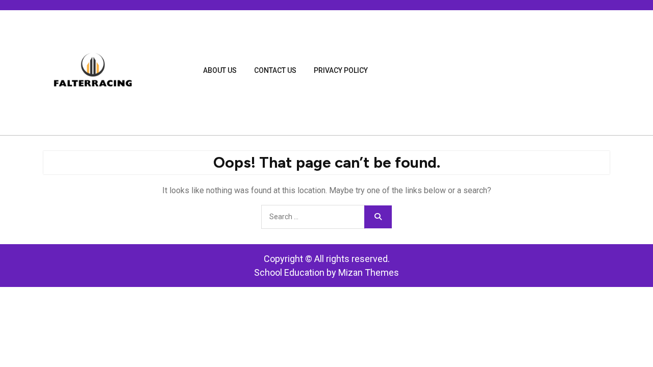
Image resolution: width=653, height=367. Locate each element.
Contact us (275, 70)
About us (220, 70)
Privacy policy (341, 70)
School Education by (326, 272)
